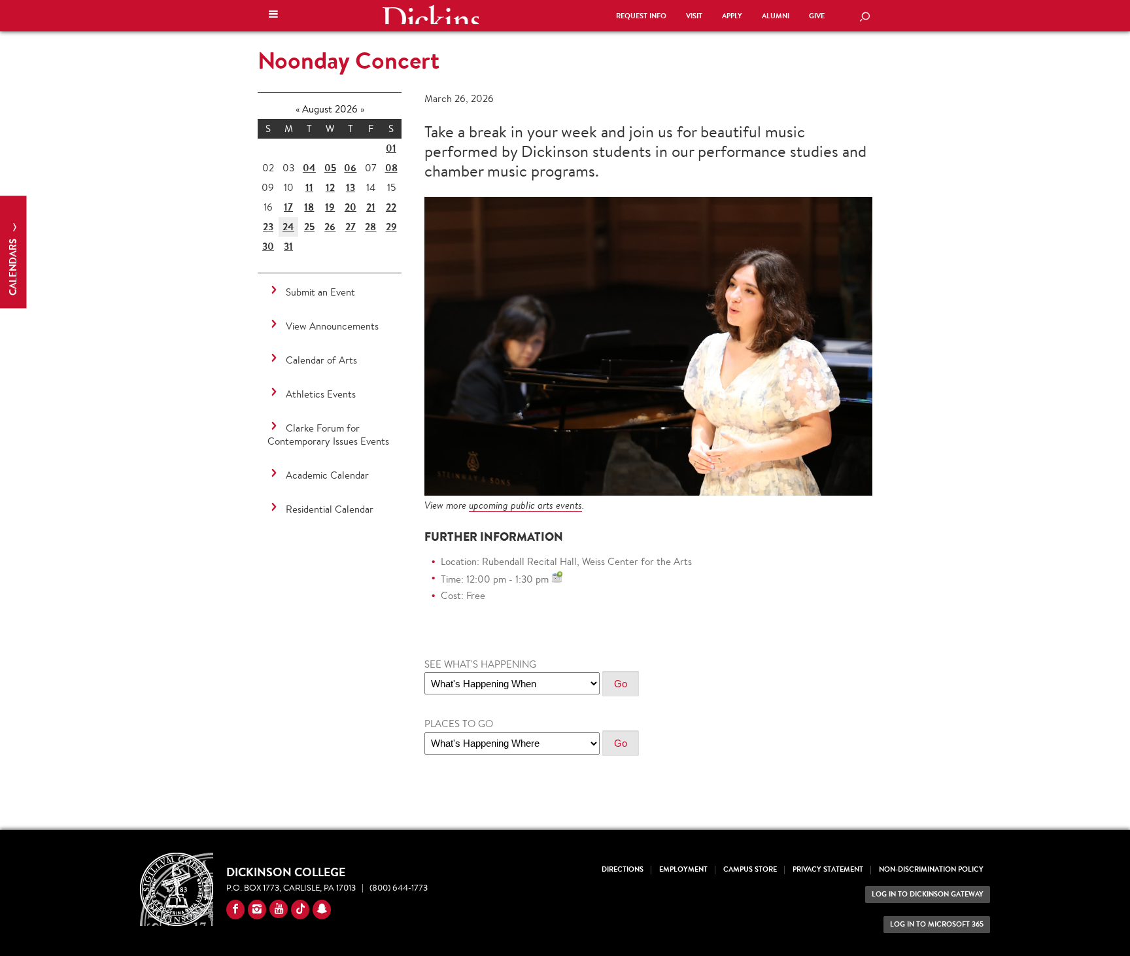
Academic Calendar (327, 475)
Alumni (775, 16)
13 (350, 187)
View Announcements (332, 326)
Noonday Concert (348, 60)
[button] (273, 15)
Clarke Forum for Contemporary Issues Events (328, 434)
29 (391, 226)
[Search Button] (864, 17)
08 (391, 168)
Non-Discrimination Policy (931, 869)
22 (391, 207)
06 (350, 168)
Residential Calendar (329, 509)
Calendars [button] (13, 266)
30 (268, 246)
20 (350, 207)
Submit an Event (320, 292)
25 (309, 226)
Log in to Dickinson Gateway (928, 894)
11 (309, 187)
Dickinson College (430, 14)
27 (350, 226)
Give (817, 16)
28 (370, 226)
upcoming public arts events (525, 505)
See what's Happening (480, 664)
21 (370, 207)
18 (309, 207)
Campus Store (750, 869)
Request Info (641, 16)
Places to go (458, 723)
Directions (622, 869)
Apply (732, 16)
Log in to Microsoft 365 (937, 924)
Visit (694, 16)
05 (330, 168)
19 (330, 207)
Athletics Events (321, 394)
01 (391, 148)
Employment (683, 869)
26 (329, 226)
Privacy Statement (828, 869)
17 (288, 207)
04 (309, 168)
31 (288, 246)
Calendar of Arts (321, 360)
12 (330, 187)
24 (288, 226)
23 (268, 226)
